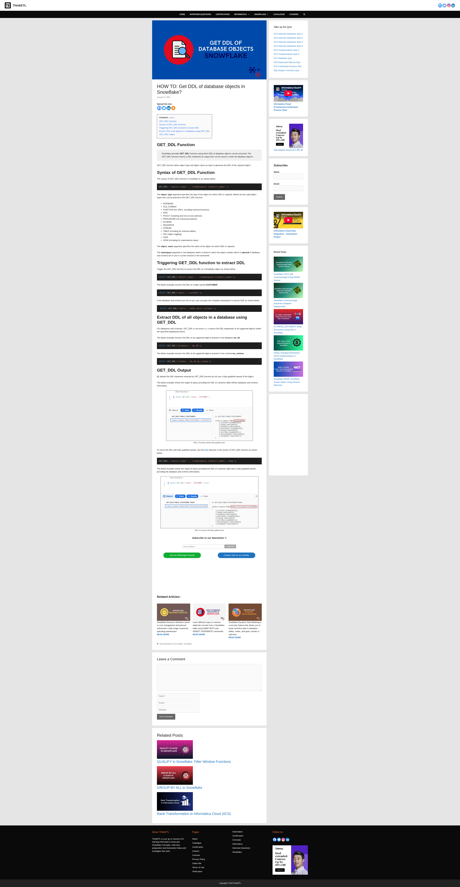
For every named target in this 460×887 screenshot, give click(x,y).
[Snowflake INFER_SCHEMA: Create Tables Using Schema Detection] (288, 370)
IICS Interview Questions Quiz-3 (288, 42)
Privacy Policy (198, 859)
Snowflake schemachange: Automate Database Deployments (286, 303)
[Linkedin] (169, 108)
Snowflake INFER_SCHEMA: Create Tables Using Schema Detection (287, 382)
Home (182, 14)
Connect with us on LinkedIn (236, 555)
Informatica (240, 14)
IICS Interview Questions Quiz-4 (288, 46)
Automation (237, 832)
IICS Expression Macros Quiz (287, 62)
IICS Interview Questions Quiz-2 (288, 38)
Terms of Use (198, 867)
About (194, 839)
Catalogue (279, 14)
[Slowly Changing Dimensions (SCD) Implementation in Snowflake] (288, 343)
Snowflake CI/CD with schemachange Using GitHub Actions (287, 277)
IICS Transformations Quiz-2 (286, 54)
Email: (277, 184)
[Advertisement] (209, 578)
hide (171, 118)
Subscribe (196, 863)
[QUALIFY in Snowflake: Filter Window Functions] (209, 750)
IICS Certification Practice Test (287, 66)
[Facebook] (440, 5)
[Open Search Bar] (304, 14)
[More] (173, 108)
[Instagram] (449, 5)
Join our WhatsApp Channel (182, 555)
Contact (195, 851)
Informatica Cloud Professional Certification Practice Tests (286, 107)
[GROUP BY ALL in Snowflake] (209, 776)
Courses (293, 14)
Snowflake (260, 14)
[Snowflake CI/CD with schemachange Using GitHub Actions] (288, 265)
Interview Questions (200, 14)
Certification (223, 14)
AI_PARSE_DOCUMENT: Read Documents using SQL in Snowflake (288, 329)
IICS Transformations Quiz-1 (286, 50)
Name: (277, 172)
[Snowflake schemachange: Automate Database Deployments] (288, 291)
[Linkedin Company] (453, 5)
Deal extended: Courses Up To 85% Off (288, 150)
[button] (259, 185)
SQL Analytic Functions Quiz (286, 70)
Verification (197, 871)
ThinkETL (19, 5)
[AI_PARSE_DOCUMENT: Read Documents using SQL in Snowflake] (288, 317)
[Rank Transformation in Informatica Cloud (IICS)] (209, 802)
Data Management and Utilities (171, 644)
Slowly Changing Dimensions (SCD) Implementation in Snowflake (287, 356)
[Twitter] (444, 5)
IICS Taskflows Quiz (283, 58)
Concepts (236, 840)
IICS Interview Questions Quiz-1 (288, 34)
